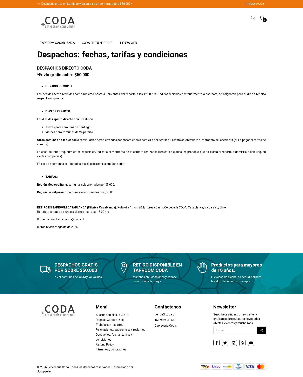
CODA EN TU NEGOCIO (97, 43)
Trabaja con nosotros (109, 324)
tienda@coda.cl (165, 314)
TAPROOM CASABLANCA (57, 43)
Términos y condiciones (111, 349)
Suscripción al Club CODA (112, 314)
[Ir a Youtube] (251, 343)
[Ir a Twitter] (225, 343)
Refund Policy (105, 344)
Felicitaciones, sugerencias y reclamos (120, 329)
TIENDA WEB (128, 43)
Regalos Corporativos (110, 319)
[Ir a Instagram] (234, 343)
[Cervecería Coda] (57, 22)
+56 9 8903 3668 (165, 320)
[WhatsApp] (242, 343)
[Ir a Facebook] (216, 343)
